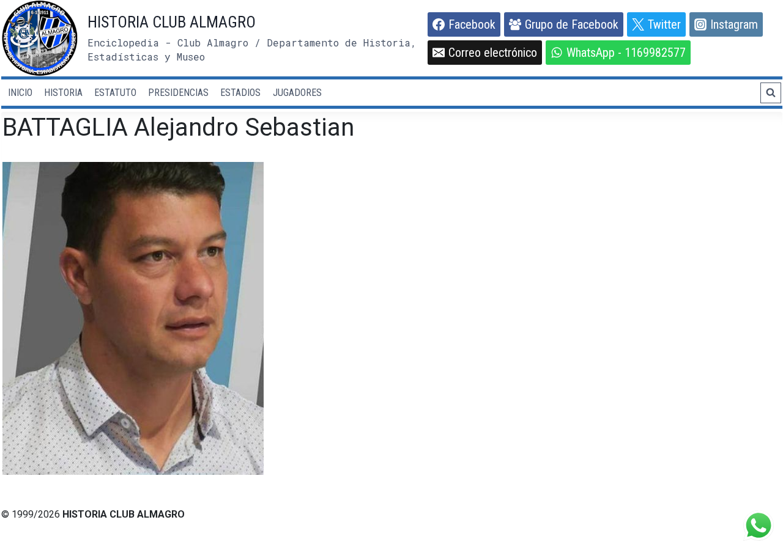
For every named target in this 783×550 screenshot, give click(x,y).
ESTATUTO (115, 92)
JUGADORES (297, 92)
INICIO (20, 92)
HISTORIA (63, 92)
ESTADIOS (240, 92)
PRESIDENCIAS (178, 92)
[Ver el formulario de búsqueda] (770, 92)
